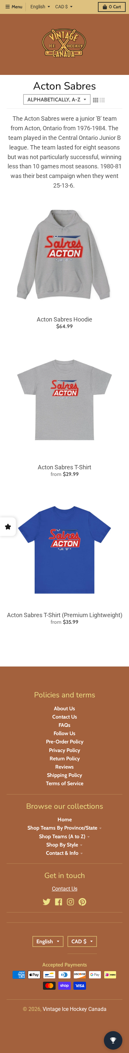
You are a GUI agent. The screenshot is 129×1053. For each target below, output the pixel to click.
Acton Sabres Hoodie (64, 319)
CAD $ (61, 6)
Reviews (64, 767)
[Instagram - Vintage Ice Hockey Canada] (70, 902)
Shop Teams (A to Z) (62, 836)
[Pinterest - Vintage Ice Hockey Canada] (82, 902)
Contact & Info (62, 853)
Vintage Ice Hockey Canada (75, 1009)
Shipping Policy (64, 775)
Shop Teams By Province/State (62, 828)
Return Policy (65, 758)
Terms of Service (64, 783)
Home (65, 819)
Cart (115, 6)
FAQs (64, 725)
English (37, 6)
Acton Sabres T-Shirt (64, 467)
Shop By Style (62, 845)
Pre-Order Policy (64, 741)
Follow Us (64, 733)
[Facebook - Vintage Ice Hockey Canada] (59, 902)
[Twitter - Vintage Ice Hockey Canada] (47, 902)
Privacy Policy (64, 750)
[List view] (102, 100)
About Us (64, 708)
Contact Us (64, 717)
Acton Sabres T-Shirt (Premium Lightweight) (64, 615)
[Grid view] (95, 100)
